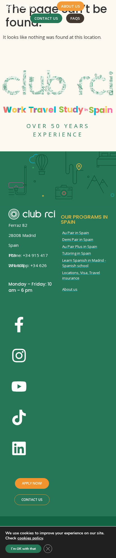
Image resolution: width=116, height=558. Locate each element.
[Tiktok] (18, 417)
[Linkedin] (18, 448)
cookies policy (30, 538)
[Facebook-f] (18, 324)
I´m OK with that (23, 548)
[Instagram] (18, 355)
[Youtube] (18, 386)
